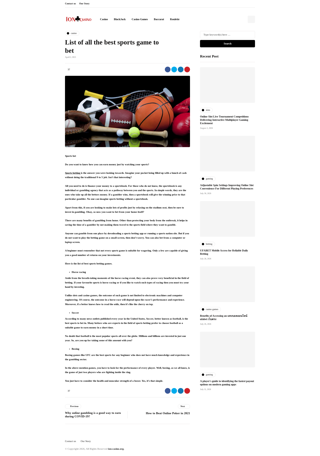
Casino (104, 19)
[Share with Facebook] (167, 69)
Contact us (70, 3)
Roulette (175, 19)
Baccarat (159, 19)
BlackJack (120, 19)
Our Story (84, 3)
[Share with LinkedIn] (181, 69)
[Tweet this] (174, 69)
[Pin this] (187, 69)
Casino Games (140, 19)
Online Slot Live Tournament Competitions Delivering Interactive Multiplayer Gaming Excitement (224, 119)
